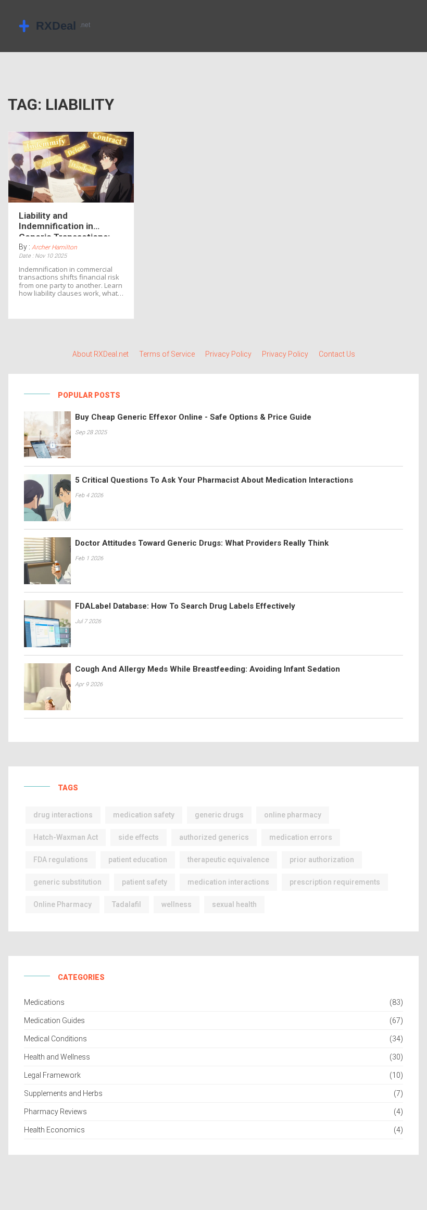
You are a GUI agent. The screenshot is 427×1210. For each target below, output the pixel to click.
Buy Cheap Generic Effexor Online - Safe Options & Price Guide (193, 417)
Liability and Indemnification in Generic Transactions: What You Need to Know (68, 223)
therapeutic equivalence (228, 859)
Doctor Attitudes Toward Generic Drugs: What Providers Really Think (202, 543)
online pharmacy (292, 815)
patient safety (144, 882)
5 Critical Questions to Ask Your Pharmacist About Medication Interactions (214, 480)
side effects (138, 837)
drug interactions (63, 815)
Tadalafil (126, 904)
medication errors (300, 837)
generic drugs (219, 815)
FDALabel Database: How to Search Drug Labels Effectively (185, 606)
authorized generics (214, 837)
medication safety (143, 815)
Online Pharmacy (62, 904)
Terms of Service (167, 354)
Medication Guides (54, 1020)
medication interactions (228, 882)
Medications (44, 1002)
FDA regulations (60, 859)
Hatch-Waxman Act (65, 837)
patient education (137, 859)
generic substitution (67, 882)
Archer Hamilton (54, 247)
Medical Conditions (55, 1039)
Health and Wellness (57, 1057)
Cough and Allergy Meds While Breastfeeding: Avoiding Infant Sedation (207, 669)
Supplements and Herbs (63, 1093)
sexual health (234, 904)
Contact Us (337, 354)
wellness (176, 904)
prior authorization (322, 859)
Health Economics (54, 1130)
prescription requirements (335, 882)
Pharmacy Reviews (55, 1111)
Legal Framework (52, 1075)
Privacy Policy (228, 354)
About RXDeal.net (100, 354)
